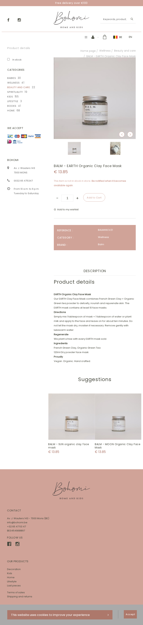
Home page (88, 51)
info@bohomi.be (17, 522)
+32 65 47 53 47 (16, 526)
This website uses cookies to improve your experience (50, 615)
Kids (10, 96)
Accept (130, 614)
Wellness (105, 51)
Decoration (14, 569)
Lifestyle (12, 101)
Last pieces (14, 585)
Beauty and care (125, 51)
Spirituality (15, 92)
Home (11, 110)
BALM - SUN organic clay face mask (68, 445)
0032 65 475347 (23, 180)
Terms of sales (16, 592)
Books (11, 106)
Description (95, 271)
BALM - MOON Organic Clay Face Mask (117, 445)
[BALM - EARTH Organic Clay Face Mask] (95, 60)
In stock (17, 59)
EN (130, 37)
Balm (101, 244)
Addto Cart (71, 416)
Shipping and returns (19, 596)
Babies (11, 78)
